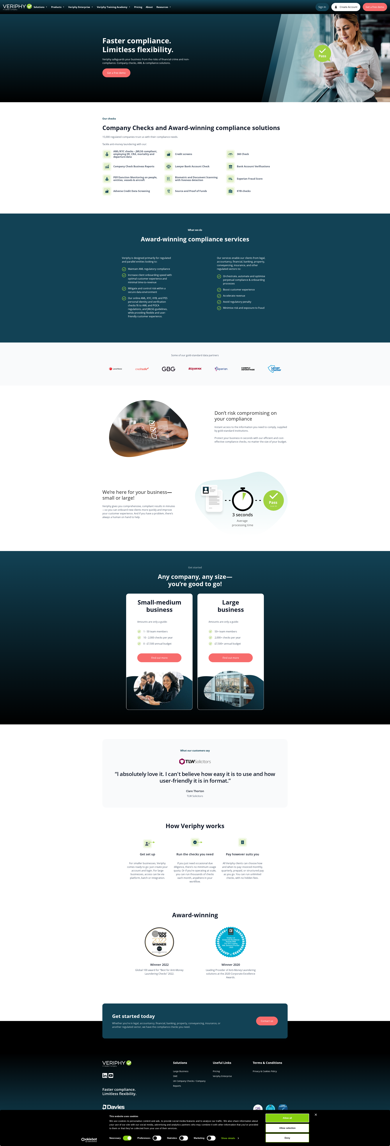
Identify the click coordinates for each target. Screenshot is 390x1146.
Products (56, 7)
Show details (228, 1138)
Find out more (159, 657)
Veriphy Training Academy (112, 7)
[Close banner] (316, 1115)
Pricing (138, 7)
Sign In (322, 7)
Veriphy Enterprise (79, 7)
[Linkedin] (104, 1075)
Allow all (287, 1118)
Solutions (39, 7)
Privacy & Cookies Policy (265, 1071)
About (149, 7)
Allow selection (287, 1128)
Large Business (180, 1071)
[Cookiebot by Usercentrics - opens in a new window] (89, 1140)
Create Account (348, 7)
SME (175, 1076)
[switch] (157, 1139)
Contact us (267, 1021)
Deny (287, 1138)
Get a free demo (375, 7)
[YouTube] (110, 1075)
